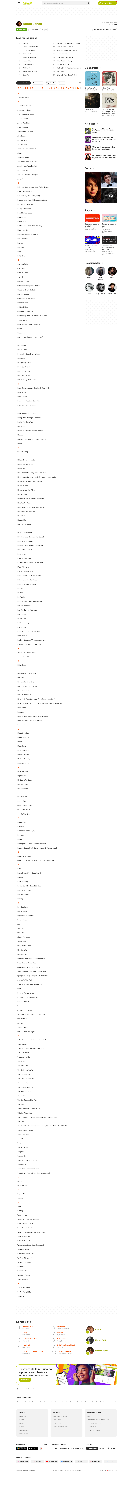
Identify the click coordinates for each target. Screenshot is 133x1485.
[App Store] (33, 1448)
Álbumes (21, 1423)
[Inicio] (17, 1389)
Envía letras (57, 1423)
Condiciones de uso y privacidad (98, 1420)
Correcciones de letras (60, 1427)
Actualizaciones (24, 1430)
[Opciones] (46, 29)
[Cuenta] (115, 3)
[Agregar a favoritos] (41, 29)
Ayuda (89, 1416)
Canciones (22, 1416)
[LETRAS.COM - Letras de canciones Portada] (27, 3)
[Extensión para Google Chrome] (45, 1448)
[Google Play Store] (21, 1448)
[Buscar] (88, 3)
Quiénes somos (92, 1427)
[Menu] (19, 3)
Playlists (21, 1427)
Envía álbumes (57, 1420)
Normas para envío (93, 1430)
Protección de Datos (94, 1423)
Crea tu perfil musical (60, 1416)
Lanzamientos (23, 1434)
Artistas (21, 1420)
